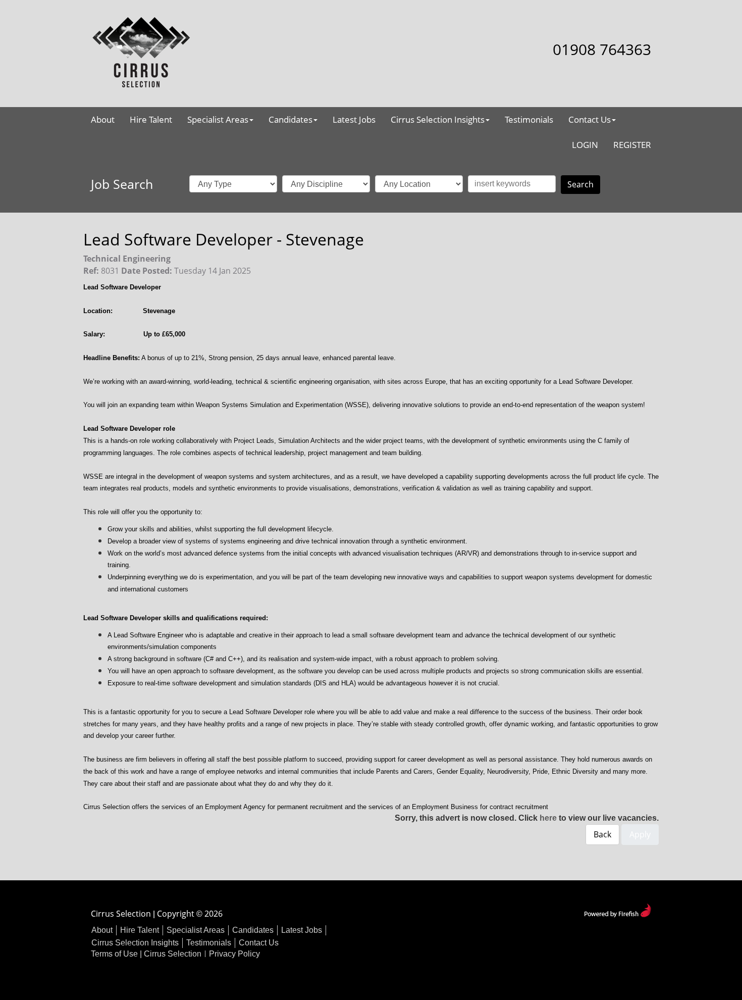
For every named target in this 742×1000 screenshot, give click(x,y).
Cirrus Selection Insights (438, 119)
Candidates (290, 119)
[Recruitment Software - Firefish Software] (617, 909)
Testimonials (529, 119)
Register (632, 145)
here (548, 818)
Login (585, 145)
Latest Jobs (354, 119)
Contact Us (589, 119)
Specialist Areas (217, 119)
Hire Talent (151, 119)
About (103, 119)
